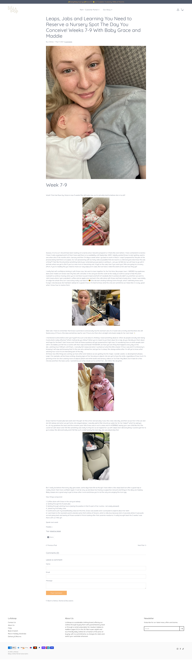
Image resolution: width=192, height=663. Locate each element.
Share (52, 537)
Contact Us (12, 622)
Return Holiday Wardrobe (17, 634)
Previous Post (52, 545)
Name (48, 564)
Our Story (106, 10)
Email (48, 572)
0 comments (68, 42)
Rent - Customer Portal (89, 10)
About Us (11, 625)
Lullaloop (15, 652)
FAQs (10, 628)
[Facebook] (180, 649)
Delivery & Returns (14, 636)
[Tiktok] (183, 649)
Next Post (141, 545)
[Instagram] (177, 649)
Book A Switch (13, 631)
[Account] (178, 9)
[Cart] (182, 9)
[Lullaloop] (13, 10)
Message (49, 581)
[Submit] (182, 628)
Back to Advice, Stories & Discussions (60, 601)
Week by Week (55, 531)
